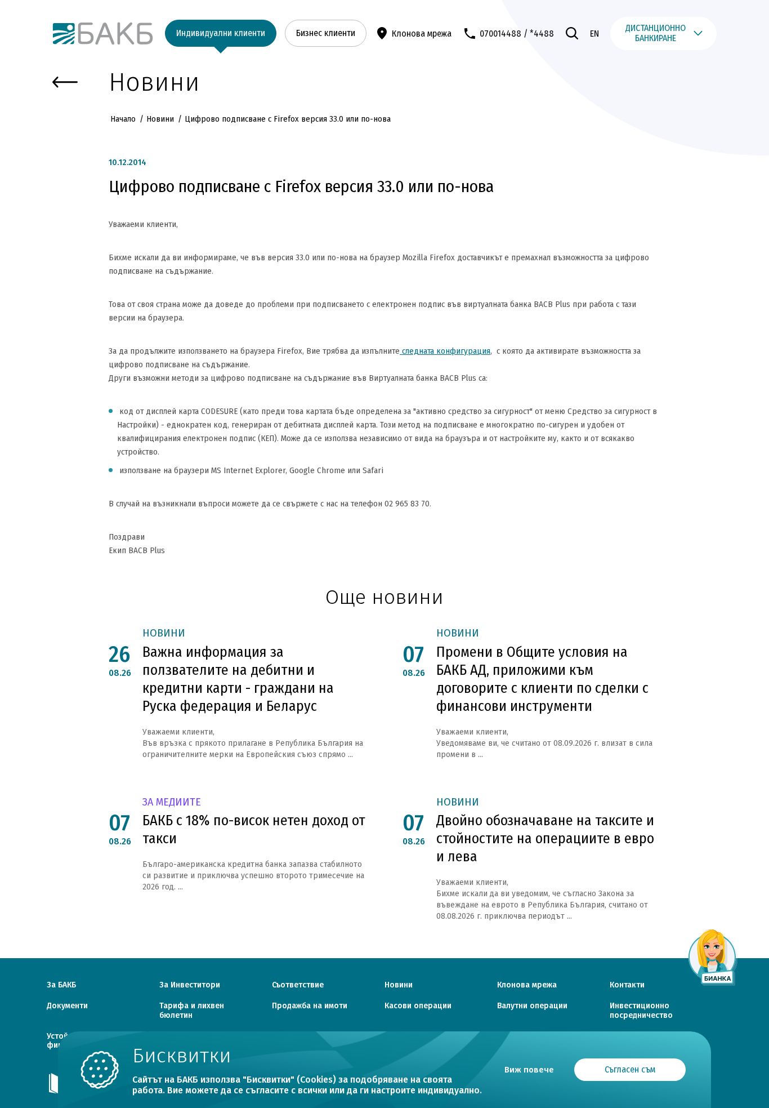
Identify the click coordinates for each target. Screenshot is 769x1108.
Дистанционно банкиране (655, 33)
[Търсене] (572, 33)
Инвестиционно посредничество (641, 1011)
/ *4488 (539, 33)
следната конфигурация (445, 351)
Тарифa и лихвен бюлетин (191, 1011)
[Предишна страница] (65, 82)
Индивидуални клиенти (220, 33)
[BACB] (103, 34)
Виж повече (529, 1070)
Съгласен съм (630, 1069)
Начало (124, 119)
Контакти (627, 985)
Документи (67, 1006)
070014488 (500, 33)
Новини (160, 119)
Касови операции (417, 1006)
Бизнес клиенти (325, 33)
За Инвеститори (189, 985)
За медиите (171, 802)
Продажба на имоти (309, 1006)
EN (594, 33)
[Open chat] (712, 957)
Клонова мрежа (421, 33)
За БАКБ (61, 985)
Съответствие (298, 985)
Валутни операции (532, 1006)
